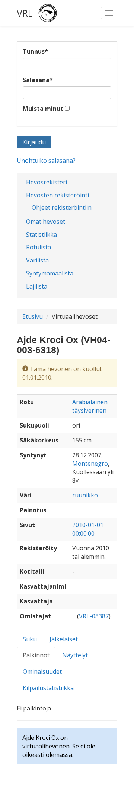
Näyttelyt (75, 655)
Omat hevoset (45, 221)
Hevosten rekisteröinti (57, 195)
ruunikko (85, 495)
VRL (25, 13)
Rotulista (38, 247)
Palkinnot (36, 655)
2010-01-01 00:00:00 (87, 529)
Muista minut (43, 108)
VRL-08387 (94, 616)
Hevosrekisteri (46, 182)
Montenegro (90, 464)
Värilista (37, 260)
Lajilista (36, 286)
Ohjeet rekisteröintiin (62, 207)
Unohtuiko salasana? (46, 161)
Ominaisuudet (42, 671)
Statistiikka (41, 235)
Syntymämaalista (49, 273)
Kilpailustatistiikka (48, 688)
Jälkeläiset (64, 639)
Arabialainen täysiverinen (90, 406)
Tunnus (35, 51)
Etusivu (32, 316)
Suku (30, 639)
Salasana (38, 80)
